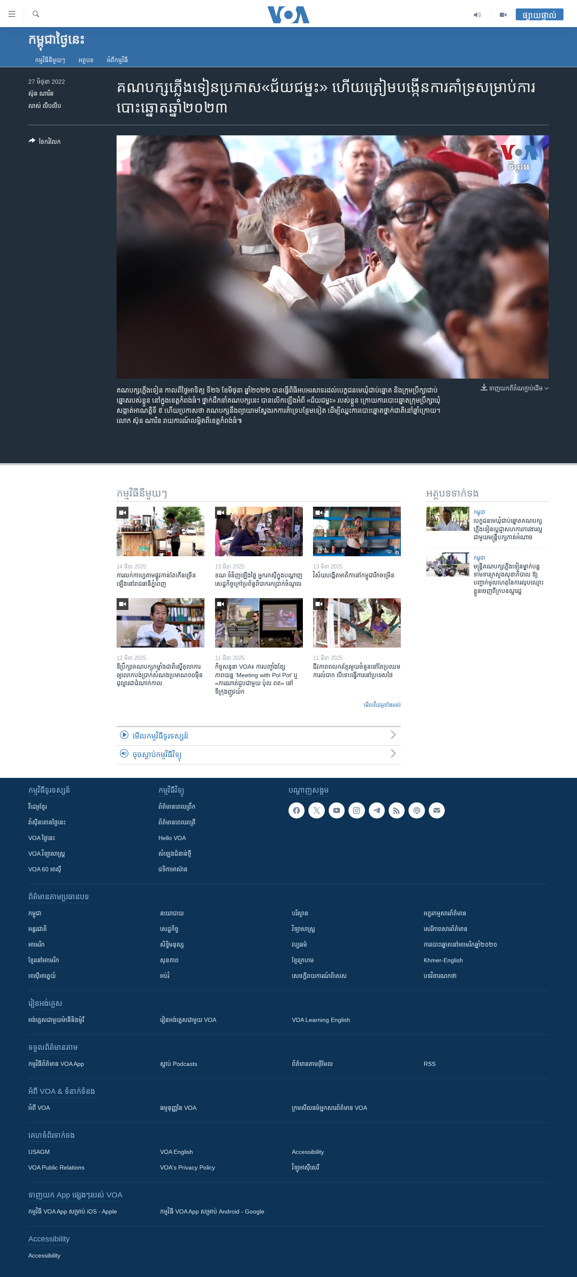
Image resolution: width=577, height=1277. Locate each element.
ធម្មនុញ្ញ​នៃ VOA (178, 1107)
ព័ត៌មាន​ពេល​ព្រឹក (177, 806)
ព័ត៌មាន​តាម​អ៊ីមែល (312, 1063)
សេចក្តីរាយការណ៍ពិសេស (319, 975)
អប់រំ (164, 975)
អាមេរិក (36, 944)
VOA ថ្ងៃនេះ (41, 838)
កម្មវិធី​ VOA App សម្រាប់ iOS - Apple (72, 1211)
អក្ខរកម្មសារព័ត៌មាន (445, 913)
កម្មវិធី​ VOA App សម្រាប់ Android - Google (212, 1211)
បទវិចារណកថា (440, 975)
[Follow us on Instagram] (356, 810)
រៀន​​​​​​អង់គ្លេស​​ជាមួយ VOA (188, 1019)
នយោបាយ (172, 913)
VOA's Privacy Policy (187, 1167)
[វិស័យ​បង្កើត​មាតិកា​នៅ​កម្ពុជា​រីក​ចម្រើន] (357, 531)
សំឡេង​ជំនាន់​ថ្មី (174, 853)
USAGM (39, 1151)
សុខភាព (169, 960)
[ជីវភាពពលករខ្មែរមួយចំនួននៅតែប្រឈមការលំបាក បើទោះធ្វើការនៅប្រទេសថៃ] (357, 623)
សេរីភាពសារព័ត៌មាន (446, 928)
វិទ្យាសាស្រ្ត (303, 928)
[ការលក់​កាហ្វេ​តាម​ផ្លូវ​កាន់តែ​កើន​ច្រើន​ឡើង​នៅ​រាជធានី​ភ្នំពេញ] (160, 531)
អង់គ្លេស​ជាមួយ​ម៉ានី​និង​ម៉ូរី (56, 1019)
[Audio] (477, 14)
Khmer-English (443, 960)
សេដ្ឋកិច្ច (169, 928)
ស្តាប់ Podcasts (178, 1063)
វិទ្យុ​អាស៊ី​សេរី (305, 1167)
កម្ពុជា (479, 512)
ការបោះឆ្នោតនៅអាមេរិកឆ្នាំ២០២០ (460, 944)
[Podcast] (416, 810)
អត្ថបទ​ (86, 60)
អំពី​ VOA (39, 1107)
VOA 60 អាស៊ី (44, 869)
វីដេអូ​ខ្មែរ (37, 806)
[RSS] (397, 810)
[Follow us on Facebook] (296, 810)
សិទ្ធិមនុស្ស (172, 944)
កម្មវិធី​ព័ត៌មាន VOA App (56, 1063)
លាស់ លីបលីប (44, 105)
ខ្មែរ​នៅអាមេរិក (43, 960)
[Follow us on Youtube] (337, 810)
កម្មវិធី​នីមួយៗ (50, 60)
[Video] (503, 14)
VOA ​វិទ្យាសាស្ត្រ (46, 853)
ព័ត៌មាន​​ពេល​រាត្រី (177, 822)
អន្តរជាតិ (37, 928)
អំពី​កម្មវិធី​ (117, 60)
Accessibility (308, 1151)
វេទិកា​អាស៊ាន (173, 869)
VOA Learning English (321, 1019)
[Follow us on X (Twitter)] (316, 810)
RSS (429, 1063)
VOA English (176, 1151)
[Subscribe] (437, 810)
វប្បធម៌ (299, 944)
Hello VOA (172, 838)
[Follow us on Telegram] (377, 810)
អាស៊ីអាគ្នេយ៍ (42, 975)
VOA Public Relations (56, 1167)
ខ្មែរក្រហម (303, 960)
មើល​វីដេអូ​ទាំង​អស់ (382, 705)
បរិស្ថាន (300, 913)
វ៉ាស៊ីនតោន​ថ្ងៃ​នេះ (46, 822)
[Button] (45, 143)
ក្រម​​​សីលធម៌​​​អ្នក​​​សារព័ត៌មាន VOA (329, 1107)
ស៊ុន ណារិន (41, 93)
